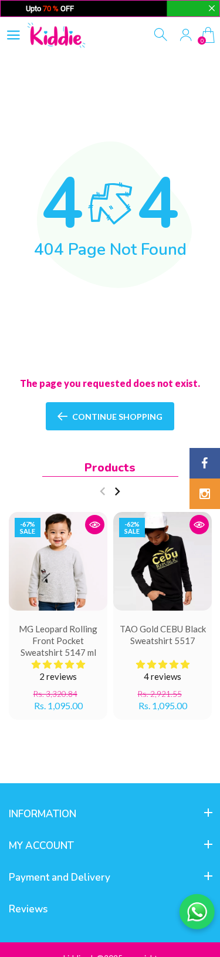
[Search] (162, 35)
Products (110, 468)
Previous (102, 491)
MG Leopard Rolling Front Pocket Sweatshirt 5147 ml (58, 641)
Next (117, 491)
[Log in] (186, 35)
